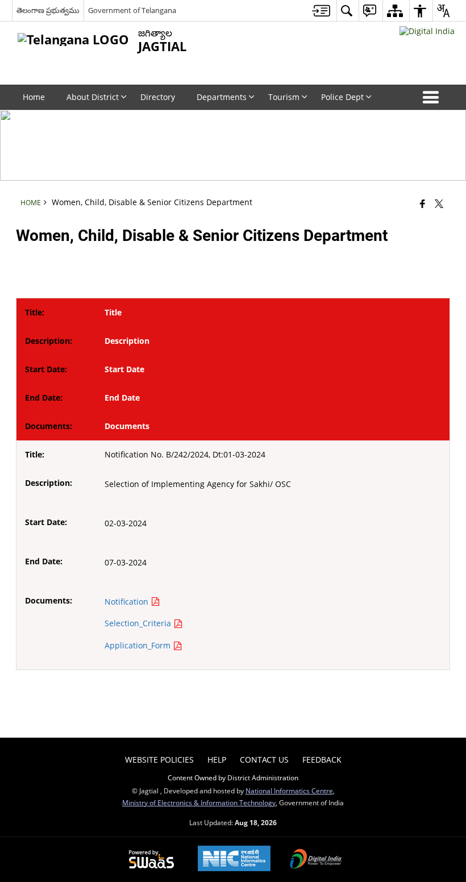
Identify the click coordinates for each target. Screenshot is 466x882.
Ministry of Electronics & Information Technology (199, 802)
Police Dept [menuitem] (342, 96)
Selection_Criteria (139, 623)
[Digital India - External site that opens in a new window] (427, 31)
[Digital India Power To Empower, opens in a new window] (316, 860)
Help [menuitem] (216, 759)
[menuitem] (321, 10)
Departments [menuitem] (222, 96)
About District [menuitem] (92, 96)
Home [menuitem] (34, 96)
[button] (433, 97)
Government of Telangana (132, 10)
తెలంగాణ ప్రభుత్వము (48, 10)
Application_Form (139, 645)
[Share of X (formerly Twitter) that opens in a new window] (439, 203)
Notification (128, 601)
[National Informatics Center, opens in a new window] (234, 859)
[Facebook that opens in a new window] (422, 203)
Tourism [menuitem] (283, 96)
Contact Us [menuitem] (264, 759)
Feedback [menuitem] (322, 759)
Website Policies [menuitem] (159, 759)
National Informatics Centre (289, 790)
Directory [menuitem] (157, 96)
